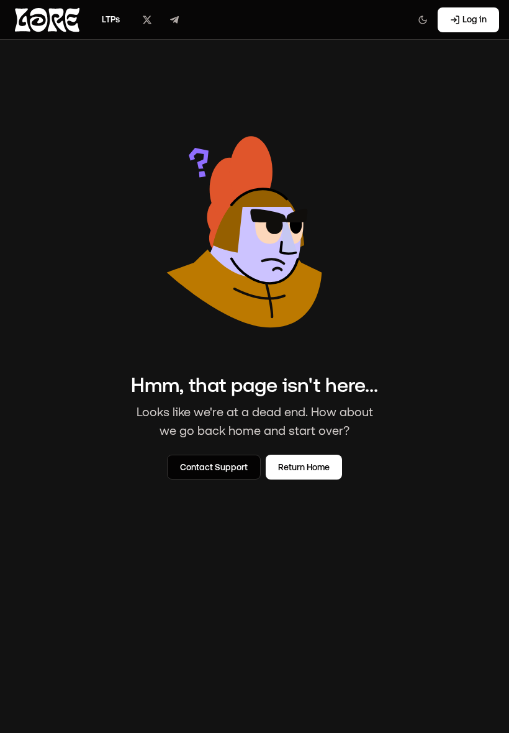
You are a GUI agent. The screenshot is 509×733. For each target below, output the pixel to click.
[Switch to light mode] (422, 19)
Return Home (304, 467)
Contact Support (214, 467)
